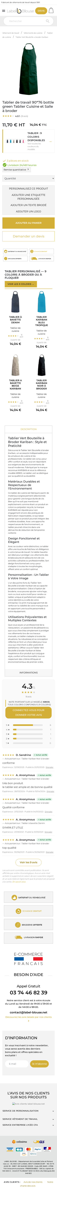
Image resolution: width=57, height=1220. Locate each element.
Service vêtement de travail (20, 1119)
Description (29, 429)
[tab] (28, 429)
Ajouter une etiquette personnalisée (28, 196)
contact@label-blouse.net (28, 1012)
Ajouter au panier (28, 222)
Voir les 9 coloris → (21, 284)
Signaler (49, 767)
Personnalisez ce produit (28, 188)
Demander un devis (28, 236)
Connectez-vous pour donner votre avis (28, 712)
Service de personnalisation (20, 1110)
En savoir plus (18, 882)
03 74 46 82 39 (28, 992)
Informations (28, 672)
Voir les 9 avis (28, 862)
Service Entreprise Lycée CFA (20, 1125)
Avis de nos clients (33, 1182)
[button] (28, 141)
